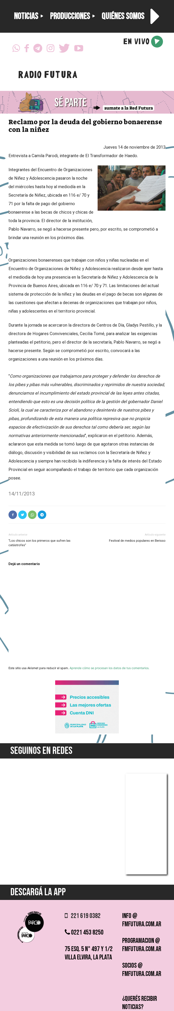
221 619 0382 (84, 916)
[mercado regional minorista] (87, 732)
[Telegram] (37, 49)
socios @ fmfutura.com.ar (141, 970)
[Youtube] (78, 49)
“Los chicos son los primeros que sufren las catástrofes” (39, 543)
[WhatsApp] (16, 49)
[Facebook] (26, 49)
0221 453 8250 (87, 932)
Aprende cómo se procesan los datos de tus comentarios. (109, 668)
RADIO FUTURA (47, 75)
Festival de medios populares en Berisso (137, 541)
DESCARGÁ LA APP (38, 892)
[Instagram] (50, 49)
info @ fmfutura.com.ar (141, 920)
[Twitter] (64, 49)
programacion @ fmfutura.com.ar (141, 945)
